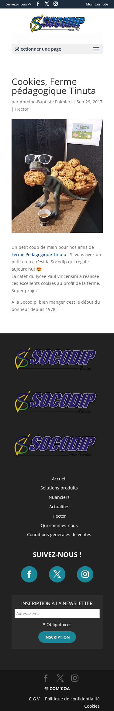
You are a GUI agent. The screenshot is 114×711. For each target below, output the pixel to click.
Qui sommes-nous (59, 525)
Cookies (92, 706)
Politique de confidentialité (72, 699)
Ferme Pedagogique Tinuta (39, 254)
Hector (22, 109)
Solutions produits (59, 488)
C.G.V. (35, 699)
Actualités (59, 506)
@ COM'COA (57, 688)
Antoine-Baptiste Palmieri (46, 102)
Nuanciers (59, 497)
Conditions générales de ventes (59, 534)
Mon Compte (97, 4)
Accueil (59, 479)
